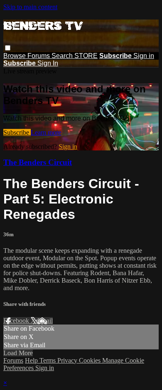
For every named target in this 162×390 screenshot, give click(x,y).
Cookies (90, 360)
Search (63, 55)
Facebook (17, 320)
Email (45, 320)
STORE (86, 55)
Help (32, 360)
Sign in (143, 55)
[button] (7, 48)
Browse (15, 55)
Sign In (47, 63)
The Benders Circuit (37, 162)
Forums (39, 55)
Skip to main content (30, 6)
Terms (48, 360)
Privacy (68, 360)
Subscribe (17, 132)
